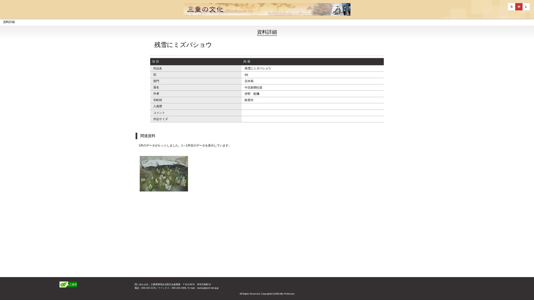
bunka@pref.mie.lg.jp (208, 288)
